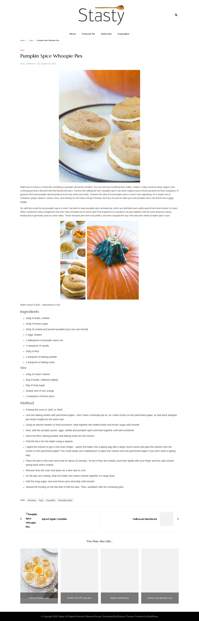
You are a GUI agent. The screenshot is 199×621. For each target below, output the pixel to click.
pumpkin (51, 500)
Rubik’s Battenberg (119, 598)
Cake (22, 50)
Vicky (22, 64)
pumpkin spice (66, 500)
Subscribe (106, 34)
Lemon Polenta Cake (39, 598)
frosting (32, 500)
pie (41, 500)
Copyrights (123, 34)
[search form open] (176, 15)
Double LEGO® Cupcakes (79, 598)
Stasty (61, 616)
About (73, 34)
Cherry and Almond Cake (160, 598)
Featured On (88, 34)
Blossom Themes (125, 616)
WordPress (152, 616)
